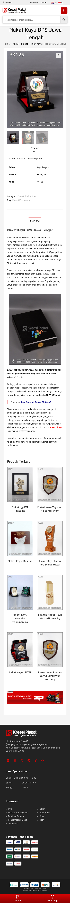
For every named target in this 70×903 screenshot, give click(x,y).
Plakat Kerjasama (21, 200)
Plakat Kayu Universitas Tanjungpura (20, 618)
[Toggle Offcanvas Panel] (64, 10)
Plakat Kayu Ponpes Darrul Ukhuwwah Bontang (50, 676)
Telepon (17, 900)
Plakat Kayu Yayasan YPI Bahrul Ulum (49, 509)
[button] (58, 55)
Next (35, 151)
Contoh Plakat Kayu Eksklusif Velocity (50, 616)
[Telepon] (17, 897)
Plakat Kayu (36, 43)
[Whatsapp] (52, 897)
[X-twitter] (22, 760)
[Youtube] (42, 760)
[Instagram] (15, 760)
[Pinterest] (28, 760)
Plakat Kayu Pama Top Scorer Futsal (50, 562)
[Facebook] (8, 760)
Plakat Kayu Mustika (20, 561)
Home (7, 43)
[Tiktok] (35, 760)
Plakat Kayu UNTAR (20, 672)
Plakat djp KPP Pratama (20, 509)
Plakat (24, 43)
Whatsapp (52, 900)
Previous (35, 148)
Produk (15, 43)
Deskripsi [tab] (35, 221)
